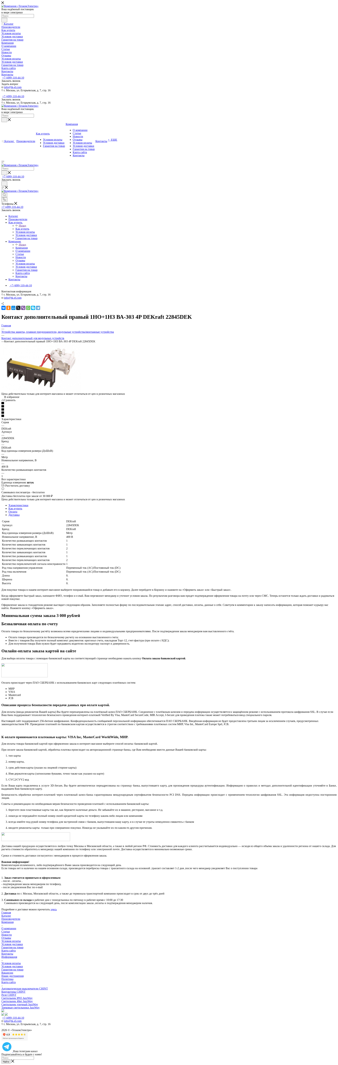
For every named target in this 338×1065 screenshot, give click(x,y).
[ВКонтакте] (3, 308)
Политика (7, 979)
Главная (6, 912)
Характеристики (18, 505)
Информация (9, 956)
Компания (21, 247)
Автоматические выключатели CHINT (24, 988)
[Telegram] (38, 308)
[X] (18, 308)
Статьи (5, 931)
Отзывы (6, 937)
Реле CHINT (8, 994)
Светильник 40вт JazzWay (17, 1001)
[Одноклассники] (8, 308)
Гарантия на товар (12, 947)
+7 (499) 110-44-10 (13, 77)
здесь (54, 909)
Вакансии (7, 972)
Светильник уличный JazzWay (19, 1004)
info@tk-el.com (12, 87)
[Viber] (23, 308)
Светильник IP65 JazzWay (17, 998)
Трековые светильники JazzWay (20, 1007)
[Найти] (4, 20)
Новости (6, 934)
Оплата (12, 511)
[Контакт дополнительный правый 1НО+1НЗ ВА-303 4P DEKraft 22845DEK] (41, 390)
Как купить (22, 228)
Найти (6, 1061)
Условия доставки (12, 944)
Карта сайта (8, 950)
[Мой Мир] (13, 308)
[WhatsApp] (28, 308)
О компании (8, 928)
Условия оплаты (11, 941)
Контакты (7, 953)
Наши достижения (12, 975)
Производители (10, 918)
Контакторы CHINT (13, 991)
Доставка (14, 514)
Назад (22, 225)
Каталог (6, 915)
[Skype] (33, 308)
